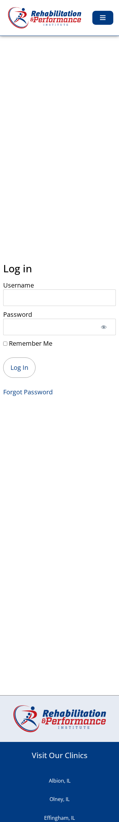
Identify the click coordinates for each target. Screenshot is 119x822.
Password (17, 314)
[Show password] (104, 327)
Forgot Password (28, 392)
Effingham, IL (59, 817)
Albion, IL (59, 780)
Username (18, 285)
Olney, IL (59, 799)
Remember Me (29, 343)
